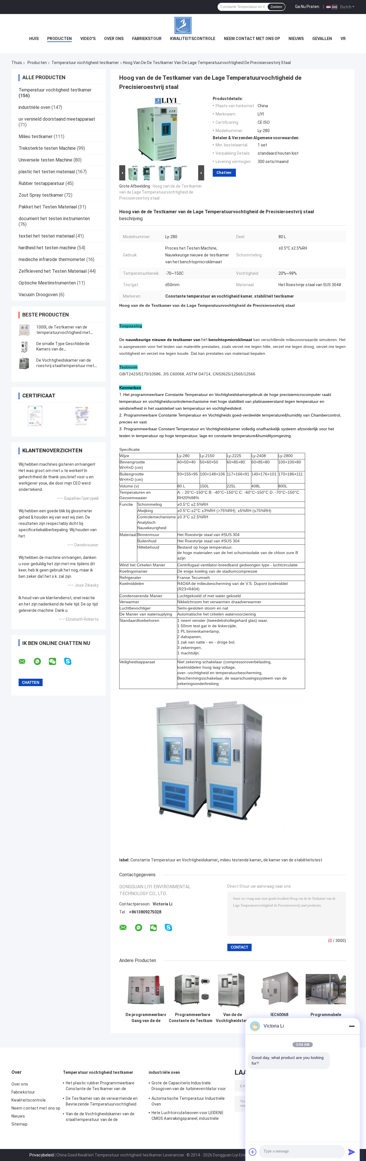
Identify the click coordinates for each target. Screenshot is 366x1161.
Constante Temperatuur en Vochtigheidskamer (174, 860)
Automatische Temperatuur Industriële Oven (188, 1101)
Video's (88, 38)
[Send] (351, 1152)
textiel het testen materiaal (47, 236)
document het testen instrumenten (54, 218)
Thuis (16, 62)
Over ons (114, 38)
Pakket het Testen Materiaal (48, 207)
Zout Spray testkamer (41, 195)
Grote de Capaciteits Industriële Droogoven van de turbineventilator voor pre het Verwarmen (189, 1087)
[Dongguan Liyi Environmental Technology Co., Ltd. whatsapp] (41, 661)
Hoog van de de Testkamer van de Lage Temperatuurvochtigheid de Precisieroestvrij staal (160, 192)
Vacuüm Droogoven (38, 294)
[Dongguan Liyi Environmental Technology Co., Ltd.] (183, 25)
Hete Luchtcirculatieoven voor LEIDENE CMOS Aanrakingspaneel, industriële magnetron (188, 1116)
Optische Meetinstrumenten (47, 283)
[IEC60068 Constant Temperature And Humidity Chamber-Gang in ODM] (279, 989)
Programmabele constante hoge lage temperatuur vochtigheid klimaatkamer (326, 1017)
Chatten (223, 172)
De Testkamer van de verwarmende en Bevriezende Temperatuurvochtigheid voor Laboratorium (102, 1102)
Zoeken (276, 7)
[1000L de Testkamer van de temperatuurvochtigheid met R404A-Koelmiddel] (24, 330)
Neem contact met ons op (252, 38)
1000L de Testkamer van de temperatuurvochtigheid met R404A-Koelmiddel (63, 332)
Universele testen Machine (45, 160)
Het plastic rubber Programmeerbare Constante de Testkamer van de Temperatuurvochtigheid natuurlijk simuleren (100, 1087)
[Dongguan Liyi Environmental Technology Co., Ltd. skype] (71, 661)
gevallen (322, 38)
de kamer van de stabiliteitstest (292, 860)
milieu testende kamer (240, 860)
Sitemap (19, 1124)
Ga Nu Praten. (307, 6)
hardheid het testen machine (47, 247)
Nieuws (296, 38)
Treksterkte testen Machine (47, 148)
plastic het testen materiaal (47, 171)
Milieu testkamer (36, 136)
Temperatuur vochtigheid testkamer (85, 62)
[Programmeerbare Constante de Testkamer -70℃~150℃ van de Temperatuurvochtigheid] (192, 989)
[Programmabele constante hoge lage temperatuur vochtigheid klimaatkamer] (326, 989)
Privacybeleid (41, 1155)
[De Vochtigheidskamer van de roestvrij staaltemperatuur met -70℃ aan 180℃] (24, 363)
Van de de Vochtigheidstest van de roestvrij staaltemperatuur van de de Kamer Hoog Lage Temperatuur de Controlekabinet (233, 1017)
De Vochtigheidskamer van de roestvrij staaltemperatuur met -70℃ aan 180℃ (65, 365)
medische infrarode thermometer (52, 259)
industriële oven (34, 107)
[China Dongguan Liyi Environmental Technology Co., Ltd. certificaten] (35, 415)
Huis (34, 38)
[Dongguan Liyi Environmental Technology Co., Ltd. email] (26, 661)
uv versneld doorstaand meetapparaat (57, 119)
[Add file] (253, 1152)
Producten (59, 38)
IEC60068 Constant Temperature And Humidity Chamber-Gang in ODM (279, 1017)
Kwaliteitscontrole (192, 38)
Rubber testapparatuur (41, 183)
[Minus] (351, 1026)
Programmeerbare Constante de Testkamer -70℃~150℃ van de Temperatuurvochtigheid (192, 1017)
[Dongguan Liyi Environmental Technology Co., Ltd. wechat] (56, 661)
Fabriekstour (147, 38)
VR (343, 38)
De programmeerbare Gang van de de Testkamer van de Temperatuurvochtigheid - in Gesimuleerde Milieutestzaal (146, 1017)
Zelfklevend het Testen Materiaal (53, 271)
